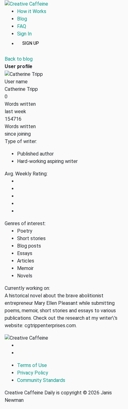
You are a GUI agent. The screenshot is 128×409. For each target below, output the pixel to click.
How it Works (31, 11)
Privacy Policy (32, 373)
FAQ (21, 26)
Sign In (24, 34)
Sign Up (30, 42)
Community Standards (41, 380)
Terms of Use (32, 365)
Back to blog (19, 59)
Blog (22, 19)
